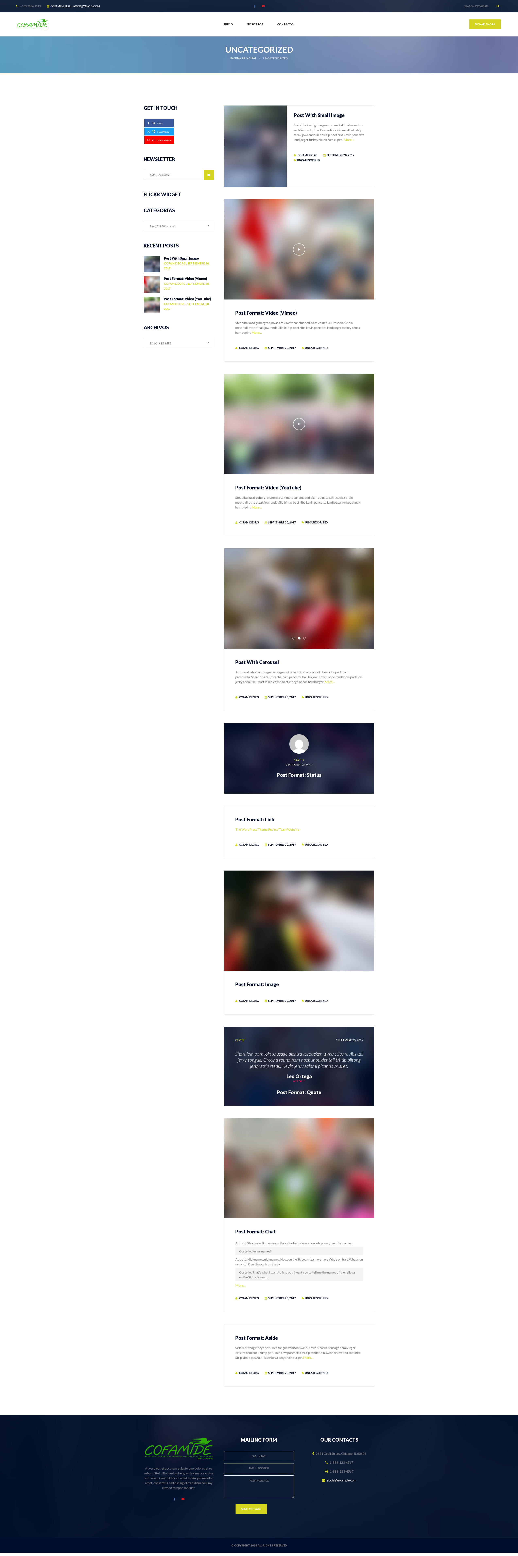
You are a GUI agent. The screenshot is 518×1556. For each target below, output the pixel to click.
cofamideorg (307, 155)
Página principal (243, 58)
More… (349, 140)
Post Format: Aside (256, 1338)
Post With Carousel (257, 662)
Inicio (228, 24)
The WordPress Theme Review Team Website (267, 829)
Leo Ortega (299, 1076)
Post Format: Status (299, 775)
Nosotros (255, 24)
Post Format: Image (257, 984)
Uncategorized (308, 160)
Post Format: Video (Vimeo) (266, 313)
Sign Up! (209, 175)
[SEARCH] (498, 6)
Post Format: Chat (255, 1231)
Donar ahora (485, 24)
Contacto (285, 24)
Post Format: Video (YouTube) (268, 487)
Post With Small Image (319, 115)
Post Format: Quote (299, 1092)
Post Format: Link (254, 819)
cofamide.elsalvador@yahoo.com (75, 6)
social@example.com (341, 1480)
